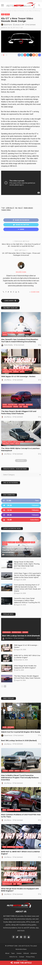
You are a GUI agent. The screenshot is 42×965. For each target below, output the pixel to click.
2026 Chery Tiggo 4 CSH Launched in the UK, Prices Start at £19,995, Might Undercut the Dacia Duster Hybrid (27, 575)
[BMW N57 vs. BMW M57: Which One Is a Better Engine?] (6, 658)
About (7, 953)
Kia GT (20, 208)
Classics (12, 370)
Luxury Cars (27, 370)
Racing (5, 333)
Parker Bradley (8, 345)
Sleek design (28, 208)
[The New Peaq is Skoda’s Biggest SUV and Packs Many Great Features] (21, 396)
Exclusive (19, 333)
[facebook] (21, 501)
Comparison (6, 632)
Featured (27, 333)
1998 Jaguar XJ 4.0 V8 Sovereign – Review (18, 376)
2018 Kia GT (10, 208)
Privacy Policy (30, 957)
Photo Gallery (7, 372)
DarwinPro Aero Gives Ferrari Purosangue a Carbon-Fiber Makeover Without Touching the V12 (27, 600)
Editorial (26, 953)
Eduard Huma (8, 25)
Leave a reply (9, 300)
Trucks (5, 771)
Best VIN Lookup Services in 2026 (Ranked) (21, 636)
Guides (11, 771)
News (32, 333)
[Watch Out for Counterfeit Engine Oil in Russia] (21, 716)
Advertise (34, 953)
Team (13, 953)
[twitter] (21, 505)
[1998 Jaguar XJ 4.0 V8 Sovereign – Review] (21, 361)
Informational (16, 632)
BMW (4, 441)
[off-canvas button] (2, 5)
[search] (39, 5)
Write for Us (13, 957)
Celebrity (12, 333)
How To (17, 771)
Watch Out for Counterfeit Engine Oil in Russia (20, 732)
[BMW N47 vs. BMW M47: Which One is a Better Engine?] (21, 836)
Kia (3, 14)
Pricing (15, 406)
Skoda (5, 404)
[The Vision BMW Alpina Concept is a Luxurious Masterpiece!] (21, 433)
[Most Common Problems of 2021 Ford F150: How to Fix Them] (21, 799)
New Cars (29, 404)
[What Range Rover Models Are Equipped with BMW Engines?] (6, 668)
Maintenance (25, 771)
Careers (19, 953)
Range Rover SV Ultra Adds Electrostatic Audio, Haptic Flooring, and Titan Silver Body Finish (27, 564)
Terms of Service (22, 960)
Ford (4, 810)
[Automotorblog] (21, 5)
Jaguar (5, 370)
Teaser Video (6, 210)
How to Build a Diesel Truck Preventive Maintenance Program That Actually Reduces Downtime (20, 777)
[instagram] (21, 515)
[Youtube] (21, 520)
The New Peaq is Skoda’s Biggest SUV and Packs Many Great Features (18, 412)
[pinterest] (21, 510)
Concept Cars (11, 441)
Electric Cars (12, 404)
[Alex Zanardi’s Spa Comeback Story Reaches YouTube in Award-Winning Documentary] (21, 324)
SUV (21, 406)
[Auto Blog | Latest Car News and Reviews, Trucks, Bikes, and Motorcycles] (19, 905)
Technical (10, 810)
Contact (21, 957)
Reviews (15, 372)
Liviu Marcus (8, 380)
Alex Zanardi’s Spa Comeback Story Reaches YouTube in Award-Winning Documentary (19, 340)
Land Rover (6, 882)
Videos (7, 14)
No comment (31, 25)
